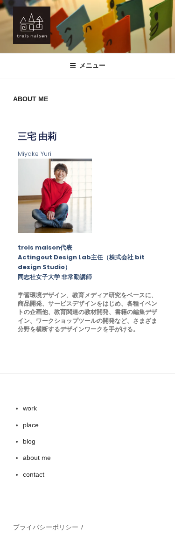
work (30, 408)
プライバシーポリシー (45, 527)
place (31, 425)
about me (37, 457)
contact (33, 474)
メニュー (92, 65)
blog (29, 441)
